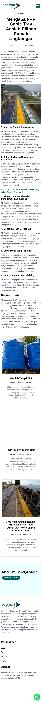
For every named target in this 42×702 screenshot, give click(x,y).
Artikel (21, 13)
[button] (38, 6)
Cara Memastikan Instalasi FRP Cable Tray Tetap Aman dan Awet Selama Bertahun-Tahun (21, 526)
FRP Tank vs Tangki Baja (21, 450)
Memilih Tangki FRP (21, 378)
